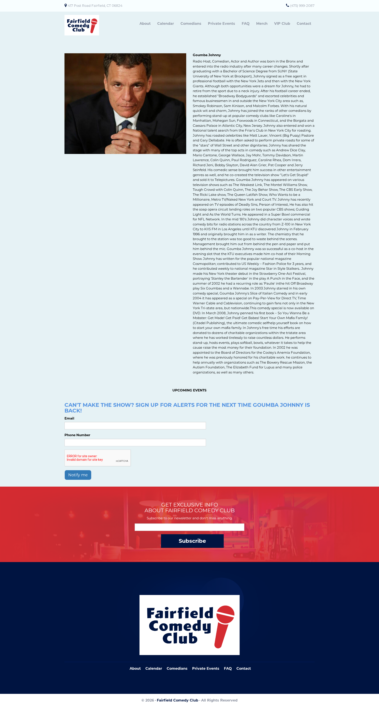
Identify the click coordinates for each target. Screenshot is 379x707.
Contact (304, 23)
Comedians (191, 23)
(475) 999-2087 (302, 6)
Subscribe (192, 541)
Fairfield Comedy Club (177, 700)
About (145, 23)
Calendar (165, 23)
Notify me (78, 475)
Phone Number (77, 435)
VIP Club (282, 23)
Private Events (221, 23)
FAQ (246, 23)
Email (69, 418)
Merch (262, 23)
